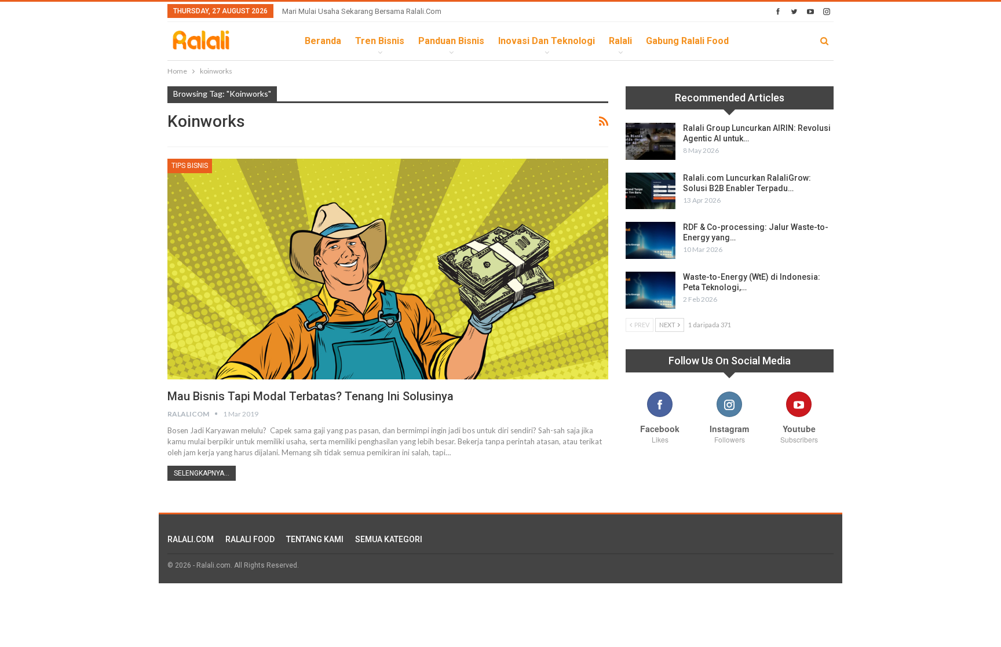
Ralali (620, 40)
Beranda (323, 40)
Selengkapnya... (201, 473)
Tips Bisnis (189, 166)
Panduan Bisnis (451, 40)
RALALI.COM (190, 539)
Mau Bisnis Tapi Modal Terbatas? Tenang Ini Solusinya (310, 396)
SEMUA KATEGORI (388, 539)
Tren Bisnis (379, 40)
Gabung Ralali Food (687, 40)
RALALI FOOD (250, 539)
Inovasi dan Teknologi (546, 40)
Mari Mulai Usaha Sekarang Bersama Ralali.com (361, 11)
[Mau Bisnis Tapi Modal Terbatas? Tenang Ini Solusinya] (387, 269)
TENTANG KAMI (315, 539)
